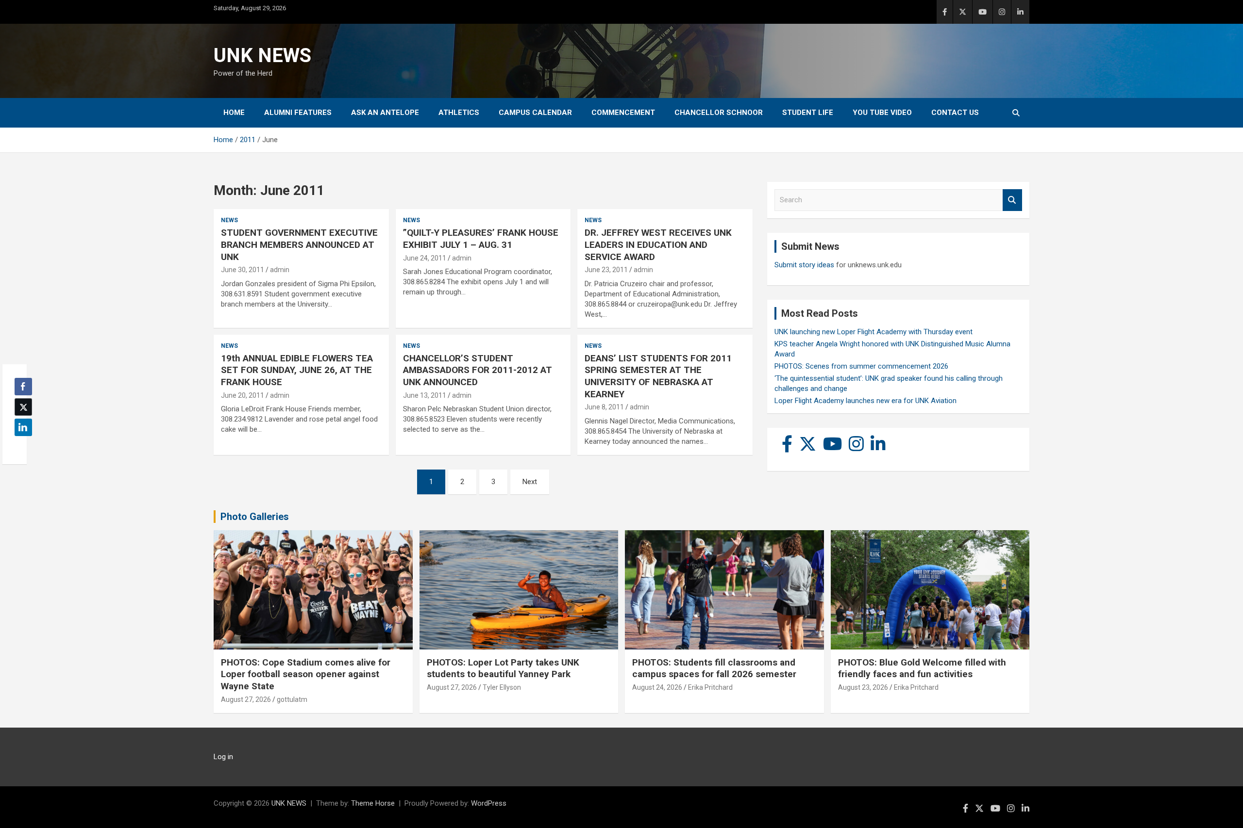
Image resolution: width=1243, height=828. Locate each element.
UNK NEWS (262, 55)
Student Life (807, 112)
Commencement (623, 112)
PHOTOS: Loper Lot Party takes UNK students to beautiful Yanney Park (503, 668)
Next (529, 481)
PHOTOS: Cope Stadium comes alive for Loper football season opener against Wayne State (305, 674)
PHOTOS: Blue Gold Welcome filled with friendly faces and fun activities (922, 668)
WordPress (488, 803)
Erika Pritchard (710, 687)
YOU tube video (882, 112)
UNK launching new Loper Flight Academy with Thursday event (873, 331)
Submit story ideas (804, 264)
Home (234, 112)
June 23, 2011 (606, 270)
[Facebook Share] (23, 386)
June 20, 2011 (242, 395)
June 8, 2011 (604, 407)
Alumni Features (298, 112)
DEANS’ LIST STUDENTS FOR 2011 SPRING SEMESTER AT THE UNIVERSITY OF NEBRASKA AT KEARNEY (658, 376)
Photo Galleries (254, 516)
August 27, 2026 (246, 699)
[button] (20, 446)
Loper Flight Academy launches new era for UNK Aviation (865, 400)
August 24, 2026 (657, 687)
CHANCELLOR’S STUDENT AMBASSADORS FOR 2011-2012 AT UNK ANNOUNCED (477, 370)
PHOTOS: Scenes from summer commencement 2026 (861, 366)
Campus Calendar (535, 112)
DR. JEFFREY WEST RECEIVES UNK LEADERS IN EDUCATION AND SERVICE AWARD (658, 244)
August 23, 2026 (863, 687)
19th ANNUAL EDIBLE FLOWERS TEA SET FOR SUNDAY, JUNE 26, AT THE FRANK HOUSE (297, 370)
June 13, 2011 (424, 395)
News (229, 220)
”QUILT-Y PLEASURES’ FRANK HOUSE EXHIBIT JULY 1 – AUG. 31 (480, 238)
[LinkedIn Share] (23, 427)
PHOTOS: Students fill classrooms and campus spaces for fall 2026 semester (714, 668)
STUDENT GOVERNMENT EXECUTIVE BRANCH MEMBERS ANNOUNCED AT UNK (299, 244)
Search (1012, 200)
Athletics (458, 112)
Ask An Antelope (385, 112)
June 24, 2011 (424, 258)
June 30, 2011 (242, 270)
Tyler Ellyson (502, 687)
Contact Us (955, 112)
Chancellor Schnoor (718, 112)
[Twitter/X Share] (23, 407)
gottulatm (292, 699)
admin (279, 270)
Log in (223, 756)
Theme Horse (373, 803)
